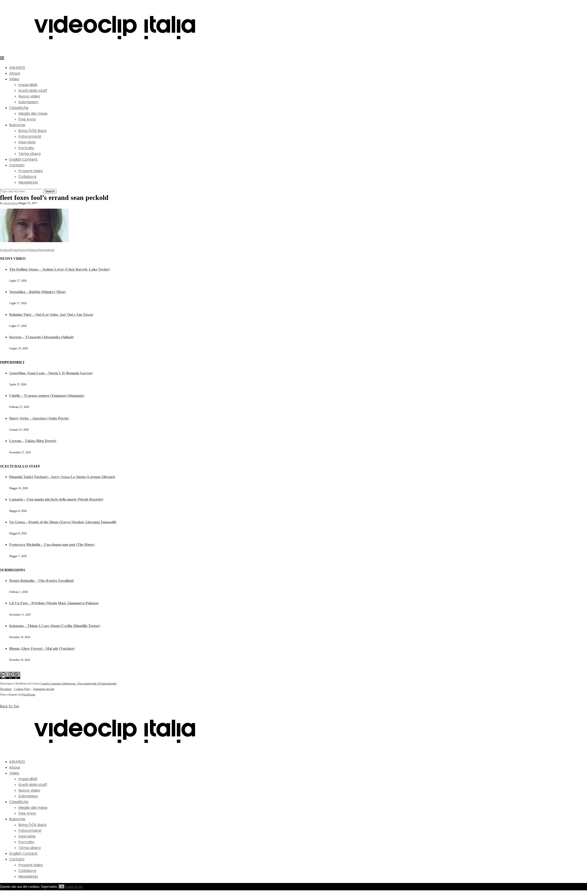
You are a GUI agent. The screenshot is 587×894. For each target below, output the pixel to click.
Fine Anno (27, 119)
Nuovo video (29, 96)
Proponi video (30, 171)
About (14, 73)
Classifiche (18, 107)
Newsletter (28, 182)
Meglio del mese (32, 113)
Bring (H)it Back (32, 130)
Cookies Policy (22, 689)
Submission (28, 102)
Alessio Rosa (10, 203)
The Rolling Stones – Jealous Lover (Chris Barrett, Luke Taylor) (59, 269)
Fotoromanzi (29, 136)
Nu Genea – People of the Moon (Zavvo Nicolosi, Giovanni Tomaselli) (62, 522)
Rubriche (17, 125)
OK (61, 886)
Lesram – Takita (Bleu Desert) (32, 441)
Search (50, 191)
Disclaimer (6, 689)
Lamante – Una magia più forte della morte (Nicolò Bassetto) (56, 499)
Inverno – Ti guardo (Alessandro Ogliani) (41, 337)
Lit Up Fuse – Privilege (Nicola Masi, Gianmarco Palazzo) (54, 603)
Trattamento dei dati (43, 689)
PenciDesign (28, 694)
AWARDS (17, 67)
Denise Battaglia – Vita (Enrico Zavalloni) (41, 581)
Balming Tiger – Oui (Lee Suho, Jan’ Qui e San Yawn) (51, 315)
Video (14, 79)
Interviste (27, 142)
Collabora (27, 176)
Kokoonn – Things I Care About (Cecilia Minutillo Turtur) (54, 626)
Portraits (26, 148)
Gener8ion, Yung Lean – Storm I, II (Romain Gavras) (50, 373)
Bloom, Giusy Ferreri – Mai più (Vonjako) (42, 648)
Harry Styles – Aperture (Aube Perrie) (39, 418)
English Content (23, 159)
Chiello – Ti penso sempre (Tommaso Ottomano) (46, 396)
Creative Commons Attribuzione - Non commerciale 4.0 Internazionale (78, 683)
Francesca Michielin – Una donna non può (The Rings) (51, 544)
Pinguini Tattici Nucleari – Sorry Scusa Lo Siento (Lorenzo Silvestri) (62, 477)
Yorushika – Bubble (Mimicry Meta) (37, 292)
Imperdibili (27, 84)
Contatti (16, 165)
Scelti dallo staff (32, 90)
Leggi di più (74, 886)
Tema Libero (29, 153)
